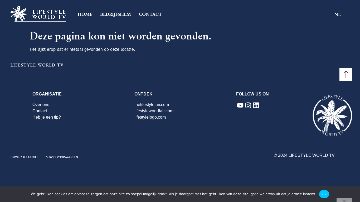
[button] (341, 15)
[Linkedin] (256, 105)
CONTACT (150, 14)
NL (337, 14)
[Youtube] (240, 105)
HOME (85, 14)
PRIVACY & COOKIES (24, 157)
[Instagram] (248, 105)
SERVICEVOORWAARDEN (62, 157)
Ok (324, 194)
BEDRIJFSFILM (115, 14)
